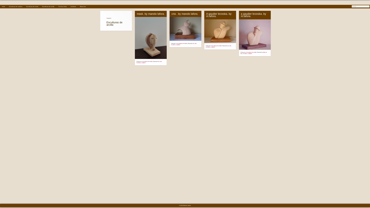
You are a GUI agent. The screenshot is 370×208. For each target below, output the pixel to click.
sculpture (143, 62)
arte (161, 61)
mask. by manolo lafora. (151, 14)
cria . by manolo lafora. (185, 14)
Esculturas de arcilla (48, 6)
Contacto (73, 6)
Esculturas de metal (32, 6)
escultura (138, 62)
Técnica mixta (62, 6)
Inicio (3, 6)
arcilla (263, 52)
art (158, 61)
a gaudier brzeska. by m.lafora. (253, 15)
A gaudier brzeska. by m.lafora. (219, 15)
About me (83, 6)
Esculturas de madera (15, 6)
